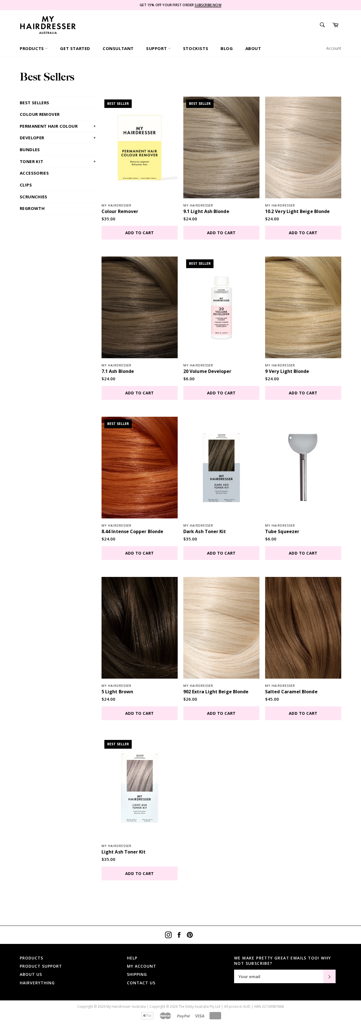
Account (333, 48)
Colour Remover (40, 114)
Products (32, 48)
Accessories (34, 173)
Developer (58, 137)
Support (157, 48)
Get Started (75, 48)
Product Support (41, 966)
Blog (227, 48)
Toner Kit (58, 161)
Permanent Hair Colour (58, 126)
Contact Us (141, 982)
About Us (31, 974)
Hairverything (37, 982)
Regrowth (32, 208)
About (253, 48)
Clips (26, 185)
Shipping (137, 974)
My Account (141, 966)
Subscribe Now (208, 5)
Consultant (118, 48)
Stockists (195, 48)
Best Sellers (34, 102)
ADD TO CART (139, 232)
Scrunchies (33, 196)
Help (132, 958)
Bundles (30, 149)
